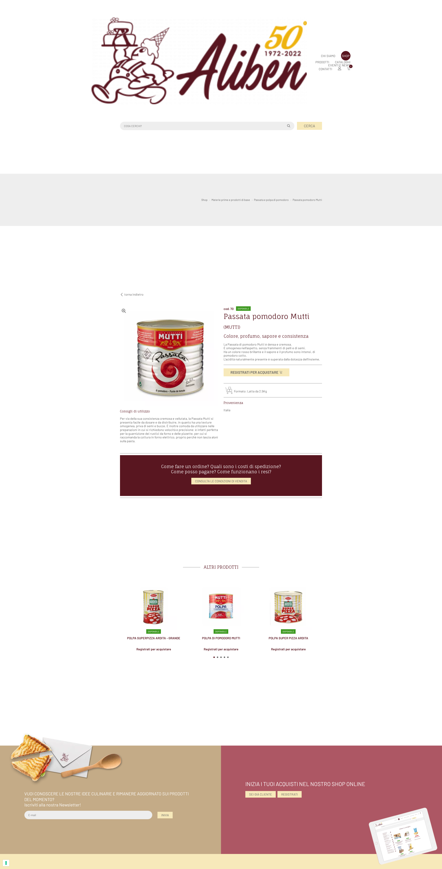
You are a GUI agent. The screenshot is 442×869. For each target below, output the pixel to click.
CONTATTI (325, 69)
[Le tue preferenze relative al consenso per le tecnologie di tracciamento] (6, 863)
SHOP (346, 56)
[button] (214, 657)
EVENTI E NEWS (339, 65)
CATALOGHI (342, 62)
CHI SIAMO (328, 56)
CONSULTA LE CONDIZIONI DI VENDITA (221, 481)
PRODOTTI (322, 62)
